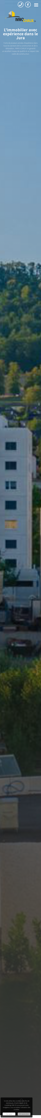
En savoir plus (24, 1114)
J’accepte (9, 1114)
